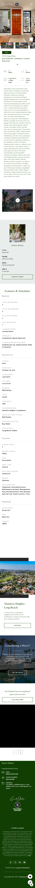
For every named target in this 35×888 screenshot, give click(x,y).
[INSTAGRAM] (15, 862)
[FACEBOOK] (10, 862)
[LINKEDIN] (19, 862)
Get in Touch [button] (17, 672)
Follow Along (17, 699)
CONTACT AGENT (17, 276)
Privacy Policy (25, 877)
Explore (17, 625)
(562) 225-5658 (7, 259)
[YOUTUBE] (24, 862)
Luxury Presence (23, 868)
